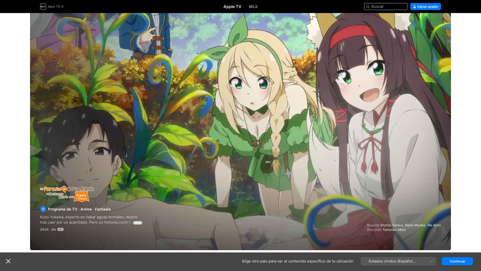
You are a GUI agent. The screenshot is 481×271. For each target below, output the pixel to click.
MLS (253, 6)
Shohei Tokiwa (391, 225)
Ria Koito (434, 225)
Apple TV (232, 6)
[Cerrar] (8, 261)
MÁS (138, 223)
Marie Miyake (415, 225)
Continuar (457, 261)
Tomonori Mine (394, 230)
